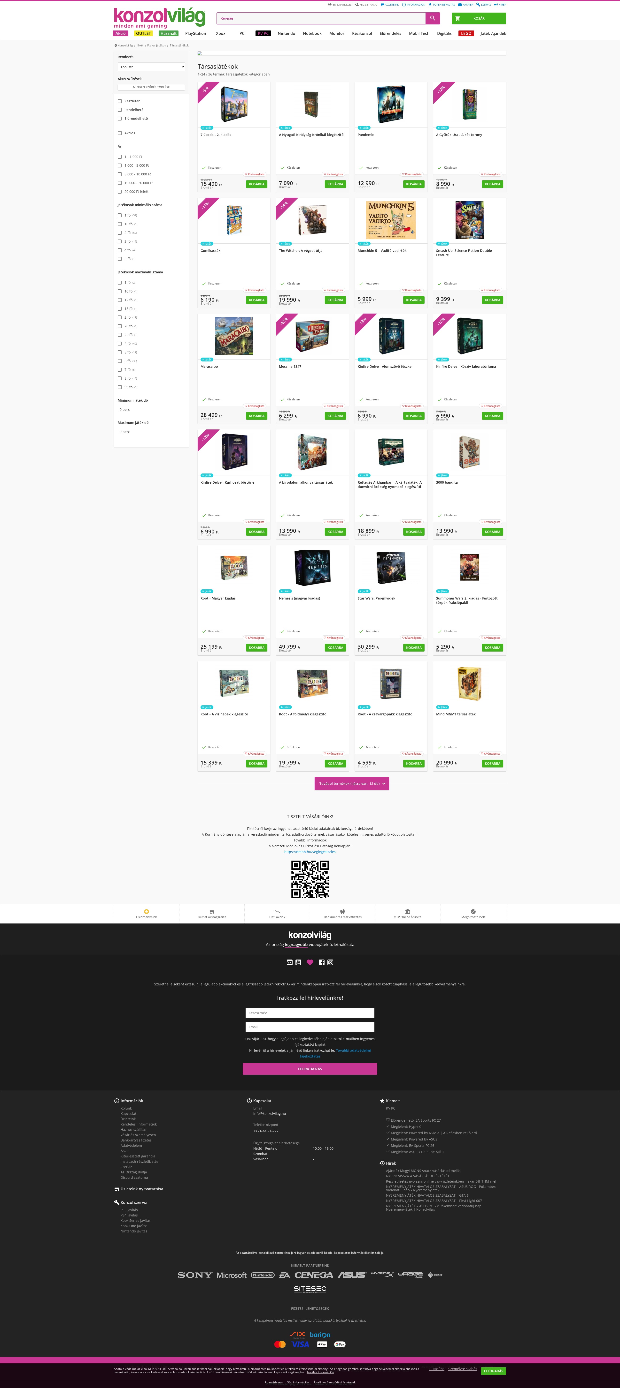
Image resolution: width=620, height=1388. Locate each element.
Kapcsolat (128, 1113)
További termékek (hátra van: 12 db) (353, 783)
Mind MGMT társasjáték (456, 714)
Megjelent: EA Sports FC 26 (410, 1145)
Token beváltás (444, 4)
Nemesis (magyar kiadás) (299, 598)
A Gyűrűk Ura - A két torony (459, 135)
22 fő (130, 334)
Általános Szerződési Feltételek (335, 1382)
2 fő (130, 232)
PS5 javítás (129, 1210)
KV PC (263, 33)
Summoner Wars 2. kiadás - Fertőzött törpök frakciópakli (467, 600)
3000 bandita (447, 482)
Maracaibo (209, 366)
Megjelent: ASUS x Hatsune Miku (415, 1151)
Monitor (336, 33)
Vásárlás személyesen (138, 1135)
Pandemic (366, 135)
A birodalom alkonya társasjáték (306, 482)
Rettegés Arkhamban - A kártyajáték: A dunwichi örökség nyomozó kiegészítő (390, 484)
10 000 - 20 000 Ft (138, 182)
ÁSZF (124, 1150)
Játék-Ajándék (493, 33)
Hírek (502, 4)
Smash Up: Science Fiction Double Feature (464, 252)
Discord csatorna (134, 1177)
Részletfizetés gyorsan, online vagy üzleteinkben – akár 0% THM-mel (441, 1181)
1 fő (130, 215)
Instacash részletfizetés (139, 1161)
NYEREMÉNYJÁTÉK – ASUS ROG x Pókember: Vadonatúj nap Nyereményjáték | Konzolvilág (433, 1208)
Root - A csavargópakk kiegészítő (385, 714)
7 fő (129, 369)
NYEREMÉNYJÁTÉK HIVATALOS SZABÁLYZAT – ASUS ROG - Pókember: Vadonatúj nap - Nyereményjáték (441, 1188)
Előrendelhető (136, 118)
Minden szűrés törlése (151, 87)
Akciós (129, 133)
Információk (416, 4)
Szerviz (486, 4)
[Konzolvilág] (310, 935)
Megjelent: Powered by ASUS (411, 1139)
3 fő (130, 241)
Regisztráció (368, 4)
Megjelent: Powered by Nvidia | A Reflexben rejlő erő (431, 1132)
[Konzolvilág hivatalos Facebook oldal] (322, 962)
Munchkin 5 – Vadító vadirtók (382, 250)
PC (242, 33)
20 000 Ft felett (136, 191)
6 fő (130, 361)
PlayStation (195, 33)
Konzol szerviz (134, 1202)
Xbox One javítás (134, 1225)
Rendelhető (134, 109)
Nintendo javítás (134, 1231)
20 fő (130, 326)
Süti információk (298, 1382)
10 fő (130, 224)
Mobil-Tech (419, 33)
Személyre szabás (462, 1369)
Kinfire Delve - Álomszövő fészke (384, 366)
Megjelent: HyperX (403, 1126)
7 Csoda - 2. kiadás (216, 135)
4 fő (129, 250)
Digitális (444, 33)
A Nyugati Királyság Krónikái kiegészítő (311, 135)
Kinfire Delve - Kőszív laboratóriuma (466, 366)
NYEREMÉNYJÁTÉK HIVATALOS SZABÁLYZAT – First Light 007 (434, 1200)
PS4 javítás (129, 1215)
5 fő (129, 258)
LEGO (466, 33)
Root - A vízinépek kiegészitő (224, 714)
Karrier (468, 4)
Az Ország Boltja (134, 1172)
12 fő (130, 300)
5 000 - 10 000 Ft (137, 174)
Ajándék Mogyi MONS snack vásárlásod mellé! (423, 1170)
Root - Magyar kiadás (218, 598)
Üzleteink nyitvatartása (142, 1189)
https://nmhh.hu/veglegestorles (310, 851)
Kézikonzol (362, 33)
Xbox (220, 33)
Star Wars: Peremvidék (376, 598)
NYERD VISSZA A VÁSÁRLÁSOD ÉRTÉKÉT (418, 1176)
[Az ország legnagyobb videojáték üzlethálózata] (160, 18)
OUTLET (143, 33)
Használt (169, 33)
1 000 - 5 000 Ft (136, 165)
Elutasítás (436, 1369)
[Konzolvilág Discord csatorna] (290, 962)
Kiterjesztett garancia (138, 1156)
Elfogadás (493, 1371)
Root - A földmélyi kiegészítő (302, 714)
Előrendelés (390, 33)
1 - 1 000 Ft (133, 156)
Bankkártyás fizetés (136, 1140)
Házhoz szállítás (134, 1129)
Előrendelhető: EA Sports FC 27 (413, 1120)
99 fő (130, 387)
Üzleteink (392, 4)
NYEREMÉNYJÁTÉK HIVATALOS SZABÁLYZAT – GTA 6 (427, 1195)
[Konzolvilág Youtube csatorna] (298, 962)
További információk (320, 1372)
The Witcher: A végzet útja (300, 250)
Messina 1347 (290, 366)
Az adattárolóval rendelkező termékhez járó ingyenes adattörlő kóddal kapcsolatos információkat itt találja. (310, 1252)
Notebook (312, 33)
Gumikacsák (210, 250)
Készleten (132, 101)
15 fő (130, 308)
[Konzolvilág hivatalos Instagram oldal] (330, 962)
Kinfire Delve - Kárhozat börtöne (227, 482)
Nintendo (286, 33)
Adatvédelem (131, 1145)
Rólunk (126, 1108)
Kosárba (256, 184)
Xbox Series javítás (136, 1220)
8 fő (130, 378)
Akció (121, 33)
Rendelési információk (139, 1124)
